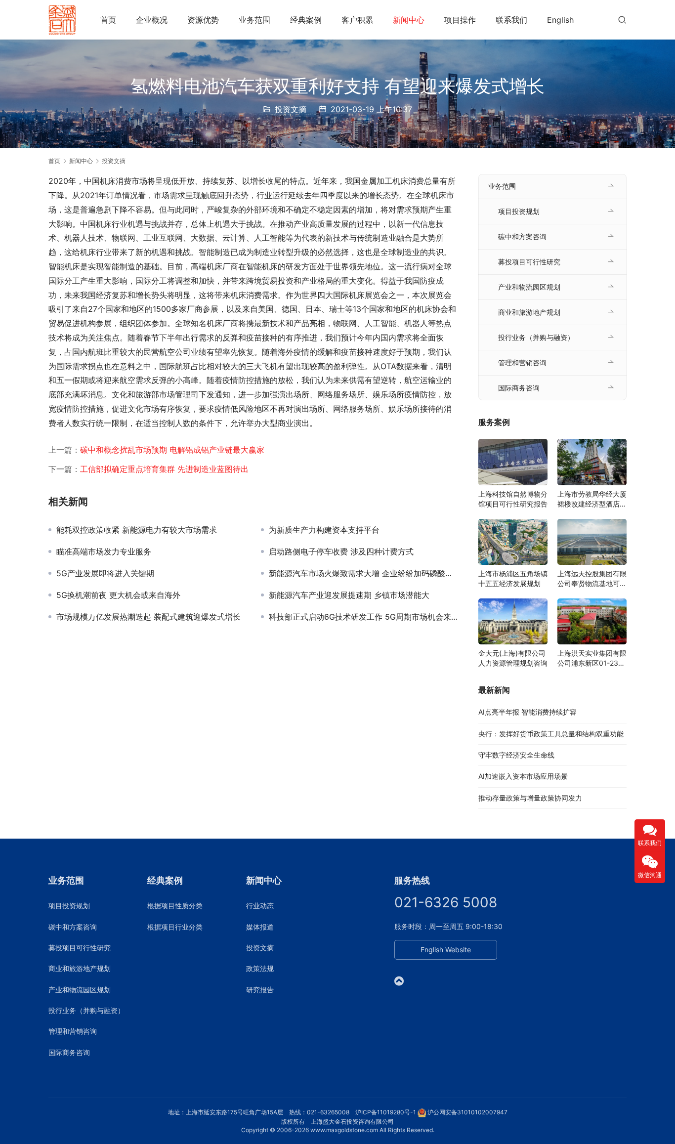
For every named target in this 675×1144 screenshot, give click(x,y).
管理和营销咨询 (522, 362)
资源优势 (203, 20)
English (560, 20)
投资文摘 (290, 109)
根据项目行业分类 (175, 927)
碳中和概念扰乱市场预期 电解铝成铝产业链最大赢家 (172, 450)
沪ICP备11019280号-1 (385, 1112)
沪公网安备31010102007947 (467, 1112)
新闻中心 (408, 20)
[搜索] (622, 19)
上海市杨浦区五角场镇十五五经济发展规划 (513, 578)
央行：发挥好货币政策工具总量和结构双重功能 (551, 733)
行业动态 (260, 905)
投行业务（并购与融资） (536, 337)
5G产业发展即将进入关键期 (105, 573)
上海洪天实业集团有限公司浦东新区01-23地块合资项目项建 (592, 658)
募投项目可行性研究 (529, 261)
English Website (446, 949)
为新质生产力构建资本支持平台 (324, 529)
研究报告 (260, 989)
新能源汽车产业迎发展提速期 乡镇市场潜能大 (349, 595)
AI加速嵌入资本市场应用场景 (523, 776)
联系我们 (511, 20)
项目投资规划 (519, 211)
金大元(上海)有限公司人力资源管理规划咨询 (513, 658)
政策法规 (260, 968)
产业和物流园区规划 (529, 287)
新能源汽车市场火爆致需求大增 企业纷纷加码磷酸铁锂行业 (364, 573)
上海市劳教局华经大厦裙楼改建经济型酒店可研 (592, 499)
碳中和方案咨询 (522, 236)
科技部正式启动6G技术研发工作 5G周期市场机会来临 (364, 616)
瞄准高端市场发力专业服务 (103, 551)
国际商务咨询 (519, 387)
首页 (108, 20)
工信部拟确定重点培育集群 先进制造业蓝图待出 (164, 469)
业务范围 (254, 20)
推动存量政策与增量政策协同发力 (530, 798)
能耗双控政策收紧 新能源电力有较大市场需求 (136, 529)
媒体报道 (260, 927)
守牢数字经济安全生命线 (516, 755)
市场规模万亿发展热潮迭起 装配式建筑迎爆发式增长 (148, 616)
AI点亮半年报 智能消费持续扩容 (527, 712)
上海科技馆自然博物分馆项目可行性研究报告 (513, 499)
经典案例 (306, 20)
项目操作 (460, 20)
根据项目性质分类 (175, 905)
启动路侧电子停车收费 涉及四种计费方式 (341, 551)
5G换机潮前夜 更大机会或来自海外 (118, 595)
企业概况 (152, 20)
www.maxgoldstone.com (344, 1130)
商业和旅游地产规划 (529, 312)
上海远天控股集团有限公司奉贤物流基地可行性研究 (592, 579)
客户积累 (357, 20)
